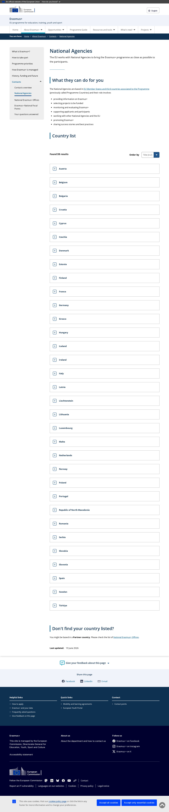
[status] (86, 155)
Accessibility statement (21, 754)
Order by (134, 154)
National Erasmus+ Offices (126, 637)
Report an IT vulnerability (22, 785)
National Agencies (67, 36)
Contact (84, 780)
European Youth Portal (72, 708)
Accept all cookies (108, 802)
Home (15, 29)
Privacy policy (86, 785)
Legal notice (103, 785)
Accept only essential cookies (139, 802)
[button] (68, 681)
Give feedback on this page (23, 716)
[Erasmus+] (24, 9)
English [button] (154, 11)
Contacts (52, 36)
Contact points (120, 704)
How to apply (17, 704)
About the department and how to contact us (83, 741)
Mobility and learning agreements (77, 704)
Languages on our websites (51, 785)
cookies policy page (57, 801)
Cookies (72, 785)
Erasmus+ (15, 735)
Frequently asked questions (23, 712)
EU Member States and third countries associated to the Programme (116, 88)
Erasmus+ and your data (22, 708)
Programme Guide (78, 29)
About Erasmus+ (39, 36)
